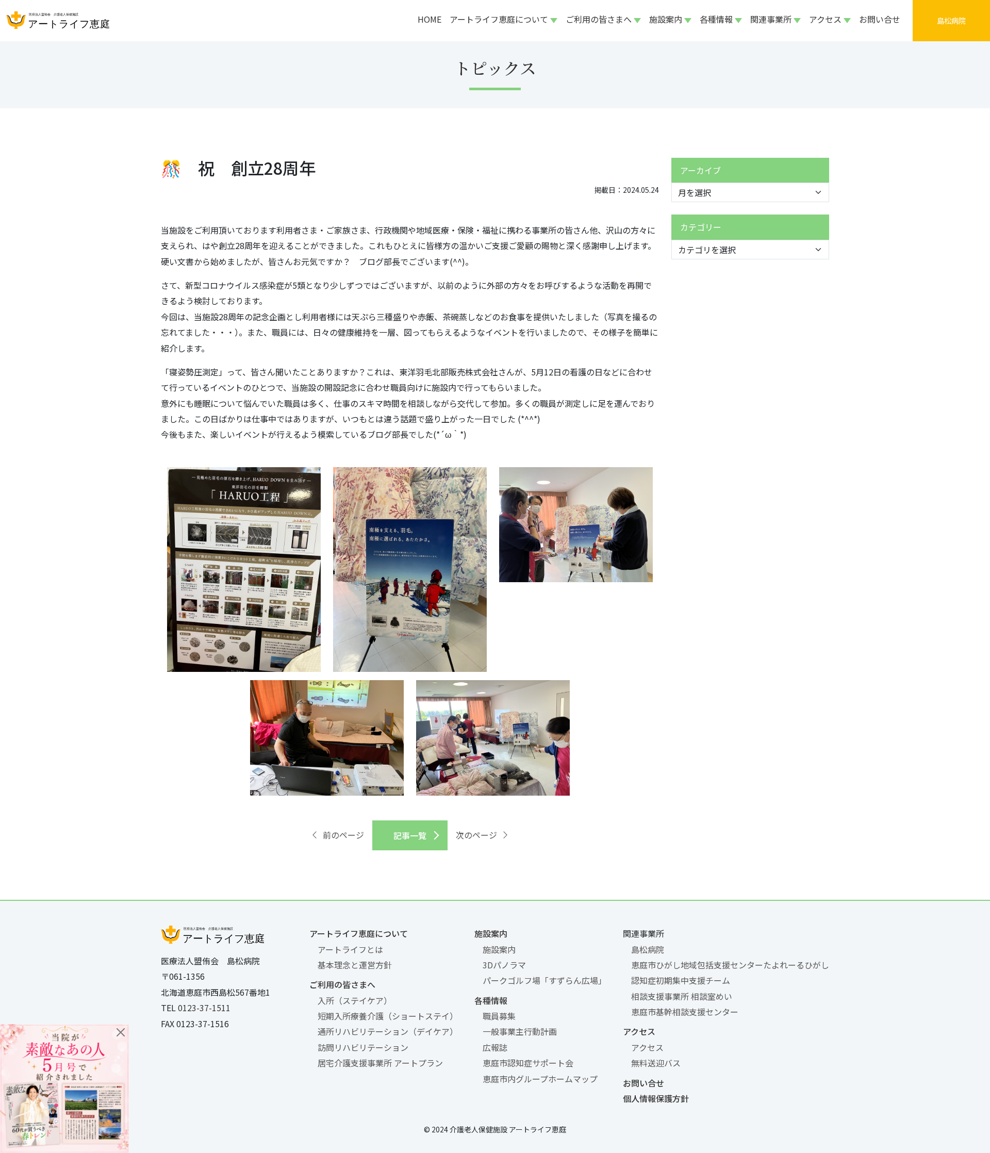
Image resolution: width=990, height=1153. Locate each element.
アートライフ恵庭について (358, 933)
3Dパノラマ (504, 965)
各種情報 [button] (716, 19)
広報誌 (495, 1047)
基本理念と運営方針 (355, 965)
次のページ (476, 835)
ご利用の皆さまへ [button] (599, 19)
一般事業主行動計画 (520, 1031)
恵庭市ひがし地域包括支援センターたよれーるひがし (730, 965)
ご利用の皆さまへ (342, 984)
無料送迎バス (656, 1063)
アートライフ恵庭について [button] (499, 19)
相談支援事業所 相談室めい (681, 996)
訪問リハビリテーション (363, 1047)
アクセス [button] (825, 19)
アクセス (639, 1031)
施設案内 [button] (665, 19)
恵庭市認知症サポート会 (528, 1063)
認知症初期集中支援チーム (680, 980)
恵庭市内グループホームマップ (540, 1079)
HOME (429, 19)
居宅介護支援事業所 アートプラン (380, 1063)
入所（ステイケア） (355, 1000)
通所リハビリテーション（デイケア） (388, 1031)
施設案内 (490, 933)
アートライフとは (350, 949)
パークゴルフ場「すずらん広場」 (544, 980)
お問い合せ (879, 19)
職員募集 (499, 1016)
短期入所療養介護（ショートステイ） (388, 1016)
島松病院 (647, 949)
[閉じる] (120, 1032)
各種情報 (490, 1000)
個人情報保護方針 (656, 1098)
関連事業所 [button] (770, 19)
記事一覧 (409, 835)
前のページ (343, 835)
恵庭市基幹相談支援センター (684, 1012)
